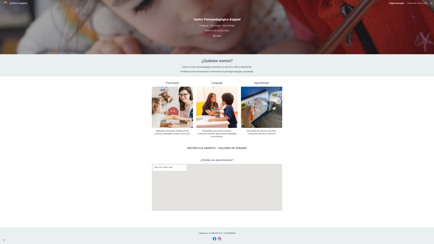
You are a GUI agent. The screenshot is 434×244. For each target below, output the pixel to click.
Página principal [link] (396, 3)
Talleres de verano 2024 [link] (417, 3)
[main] (217, 27)
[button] (431, 3)
